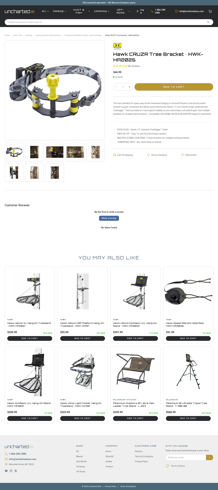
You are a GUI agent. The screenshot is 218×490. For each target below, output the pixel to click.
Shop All (109, 456)
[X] (15, 470)
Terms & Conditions (144, 456)
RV (44, 11)
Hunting (29, 35)
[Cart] (210, 11)
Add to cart (29, 338)
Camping (100, 11)
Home (7, 35)
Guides (109, 461)
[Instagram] (10, 470)
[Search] (208, 22)
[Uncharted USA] (19, 11)
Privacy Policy (141, 461)
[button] (120, 66)
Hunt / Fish (17, 35)
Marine (58, 11)
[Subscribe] (209, 457)
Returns (138, 451)
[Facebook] (6, 470)
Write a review (109, 218)
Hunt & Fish (79, 11)
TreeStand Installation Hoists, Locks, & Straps (82, 35)
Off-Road (121, 11)
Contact (109, 466)
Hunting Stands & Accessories (48, 35)
